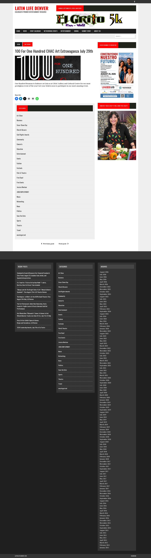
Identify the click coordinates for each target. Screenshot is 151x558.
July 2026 (103, 274)
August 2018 (104, 442)
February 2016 (105, 516)
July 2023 (103, 336)
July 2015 (103, 533)
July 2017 (103, 474)
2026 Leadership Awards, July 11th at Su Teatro (31, 327)
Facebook (133, 556)
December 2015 (105, 520)
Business (19, 120)
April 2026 (103, 282)
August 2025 (104, 297)
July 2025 (103, 299)
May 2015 (103, 538)
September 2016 (105, 498)
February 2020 (105, 397)
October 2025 (104, 292)
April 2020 (103, 393)
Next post (62, 244)
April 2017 (103, 481)
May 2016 (103, 508)
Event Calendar (35, 31)
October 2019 (104, 407)
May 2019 (103, 420)
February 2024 (105, 326)
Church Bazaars (22, 130)
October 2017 (104, 466)
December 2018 (105, 432)
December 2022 (105, 348)
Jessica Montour (22, 187)
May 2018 (103, 449)
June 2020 (103, 388)
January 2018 (104, 459)
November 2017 (105, 464)
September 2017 (105, 469)
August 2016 (104, 501)
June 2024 (103, 319)
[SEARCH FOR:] (125, 36)
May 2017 (103, 479)
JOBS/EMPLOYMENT (23, 192)
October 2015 (104, 525)
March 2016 (104, 513)
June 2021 (103, 370)
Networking (20, 201)
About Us (97, 31)
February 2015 (105, 545)
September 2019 (105, 410)
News (25, 31)
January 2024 (104, 329)
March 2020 (104, 395)
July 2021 (103, 368)
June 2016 (103, 506)
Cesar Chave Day (22, 125)
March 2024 (104, 324)
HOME (18, 31)
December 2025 (105, 287)
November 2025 (105, 289)
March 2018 (104, 454)
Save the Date (21, 216)
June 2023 (103, 338)
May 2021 (103, 373)
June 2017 (103, 476)
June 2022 (103, 358)
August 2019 (104, 412)
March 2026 (104, 284)
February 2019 (105, 427)
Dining (76, 31)
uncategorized (21, 235)
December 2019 (105, 402)
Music (18, 197)
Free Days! (20, 177)
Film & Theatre (21, 173)
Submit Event (86, 31)
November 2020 (105, 378)
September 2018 (105, 439)
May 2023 (103, 341)
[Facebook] (134, 1)
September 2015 (105, 528)
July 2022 (103, 356)
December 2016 (105, 491)
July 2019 (103, 415)
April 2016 (103, 511)
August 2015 (104, 530)
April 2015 (103, 540)
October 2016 (104, 496)
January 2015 (104, 548)
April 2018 (103, 452)
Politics (19, 211)
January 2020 (104, 400)
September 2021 (105, 365)
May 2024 (103, 321)
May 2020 (103, 390)
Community (20, 139)
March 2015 (104, 543)
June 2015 (103, 535)
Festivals (19, 168)
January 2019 (104, 429)
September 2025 (105, 294)
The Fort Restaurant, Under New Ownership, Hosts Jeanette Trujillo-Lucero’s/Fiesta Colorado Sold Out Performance (32, 306)
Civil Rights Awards (23, 134)
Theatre (19, 225)
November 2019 (105, 405)
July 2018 (103, 444)
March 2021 (104, 375)
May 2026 (103, 279)
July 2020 (103, 385)
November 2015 (105, 523)
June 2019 (103, 417)
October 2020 (104, 380)
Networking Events (50, 31)
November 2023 (105, 331)
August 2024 (104, 314)
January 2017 (104, 488)
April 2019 (103, 422)
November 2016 (105, 493)
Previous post (48, 244)
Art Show (19, 115)
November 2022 (105, 351)
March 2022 (104, 361)
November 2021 (105, 363)
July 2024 (103, 316)
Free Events (20, 182)
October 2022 (104, 353)
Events (19, 158)
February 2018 (105, 456)
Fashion (19, 163)
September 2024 (105, 311)
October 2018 (104, 437)
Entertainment (66, 31)
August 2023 (104, 333)
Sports (19, 220)
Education (20, 149)
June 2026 (103, 277)
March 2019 (104, 424)
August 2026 (104, 272)
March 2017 (104, 484)
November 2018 (105, 434)
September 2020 (105, 383)
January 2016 (104, 518)
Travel (19, 230)
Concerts (19, 144)
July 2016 (103, 503)
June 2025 (103, 301)
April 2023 (103, 343)
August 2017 (104, 471)
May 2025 (103, 304)
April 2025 (103, 306)
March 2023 (104, 346)
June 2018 (103, 447)
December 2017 (105, 461)
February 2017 (105, 486)
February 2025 (105, 309)
